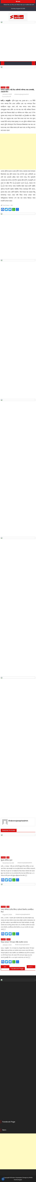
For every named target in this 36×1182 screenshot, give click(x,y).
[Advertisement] (18, 44)
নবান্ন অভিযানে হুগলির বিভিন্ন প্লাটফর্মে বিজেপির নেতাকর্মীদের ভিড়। (17, 910)
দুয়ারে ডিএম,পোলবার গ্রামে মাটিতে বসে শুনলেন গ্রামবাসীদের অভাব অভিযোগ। (6, 967)
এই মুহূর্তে (3, 87)
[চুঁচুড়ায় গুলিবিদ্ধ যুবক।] (18, 844)
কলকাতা (8, 939)
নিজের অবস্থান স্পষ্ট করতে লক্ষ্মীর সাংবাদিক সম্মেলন (14, 942)
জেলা (8, 87)
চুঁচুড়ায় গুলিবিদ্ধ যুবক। (6, 860)
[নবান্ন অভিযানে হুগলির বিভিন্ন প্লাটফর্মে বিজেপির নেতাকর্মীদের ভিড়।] (18, 894)
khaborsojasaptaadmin (21, 94)
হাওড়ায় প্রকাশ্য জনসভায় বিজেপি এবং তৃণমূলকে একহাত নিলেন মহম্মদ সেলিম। (31, 967)
